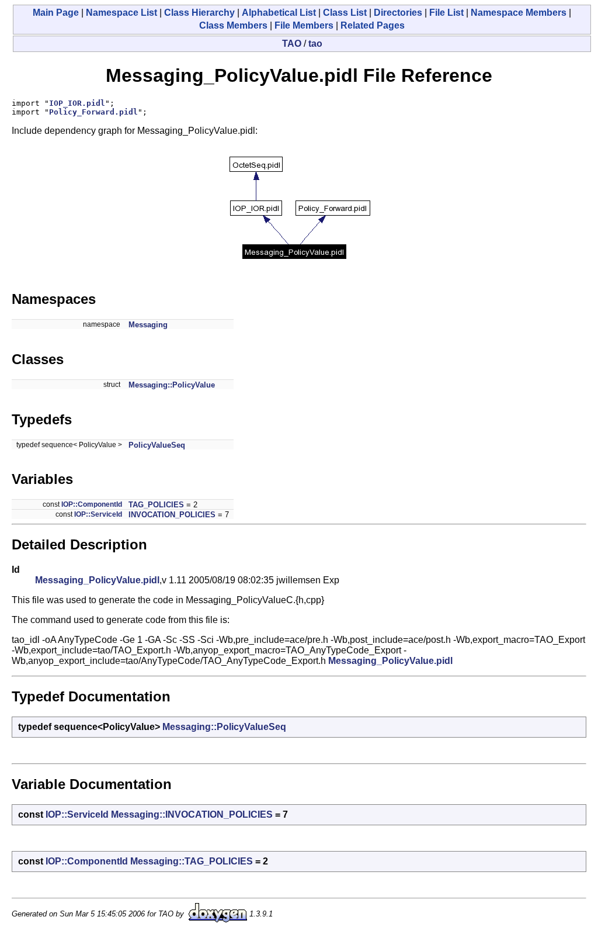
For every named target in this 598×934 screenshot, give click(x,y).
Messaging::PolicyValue (171, 384)
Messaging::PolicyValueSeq (224, 727)
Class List (345, 13)
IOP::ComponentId (91, 504)
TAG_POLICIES (156, 504)
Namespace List (121, 13)
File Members (303, 25)
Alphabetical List (279, 13)
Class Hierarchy (199, 13)
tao (315, 44)
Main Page (56, 13)
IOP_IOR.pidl (77, 103)
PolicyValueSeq (156, 445)
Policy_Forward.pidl (93, 112)
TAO (291, 44)
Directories (398, 13)
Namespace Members (518, 13)
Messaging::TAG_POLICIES (191, 861)
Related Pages (372, 25)
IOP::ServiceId (98, 514)
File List (446, 13)
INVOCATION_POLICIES (171, 514)
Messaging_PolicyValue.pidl (97, 580)
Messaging (148, 324)
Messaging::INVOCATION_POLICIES (192, 814)
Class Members (233, 25)
